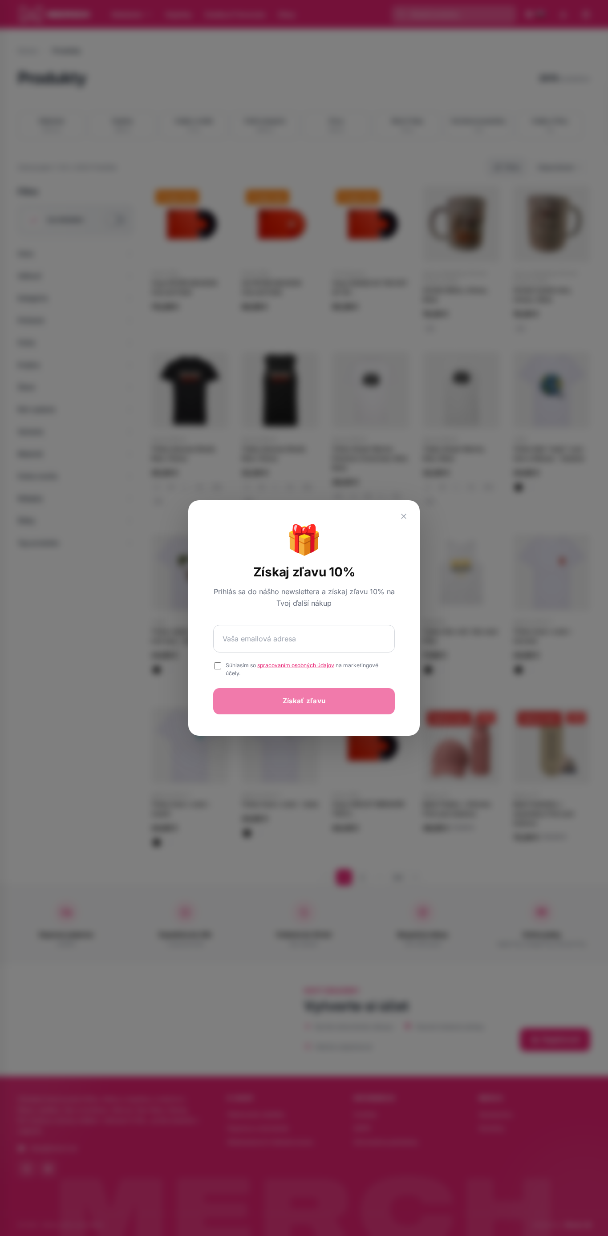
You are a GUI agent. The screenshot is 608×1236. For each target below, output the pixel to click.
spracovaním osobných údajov (295, 665)
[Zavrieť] (404, 516)
